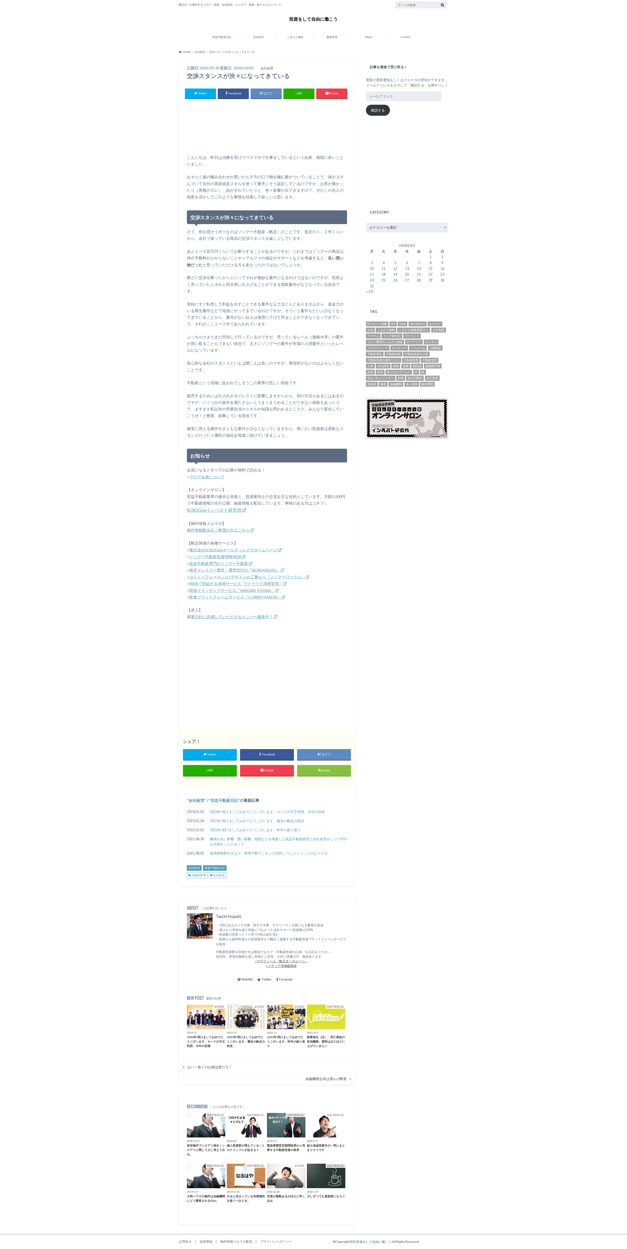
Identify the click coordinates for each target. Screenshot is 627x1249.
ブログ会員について (207, 476)
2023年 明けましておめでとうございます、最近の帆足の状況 (257, 821)
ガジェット (412, 336)
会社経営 (258, 36)
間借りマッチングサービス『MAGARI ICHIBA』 (232, 590)
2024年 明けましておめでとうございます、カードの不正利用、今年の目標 (267, 812)
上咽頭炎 (435, 348)
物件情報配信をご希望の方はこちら (218, 530)
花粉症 (371, 384)
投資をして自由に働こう (313, 19)
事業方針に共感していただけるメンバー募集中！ (230, 616)
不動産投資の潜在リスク (383, 360)
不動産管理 (429, 360)
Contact (405, 36)
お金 (370, 330)
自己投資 (432, 378)
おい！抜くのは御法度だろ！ (209, 1067)
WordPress (417, 324)
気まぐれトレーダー (380, 378)
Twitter (267, 979)
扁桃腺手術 (432, 366)
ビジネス (431, 342)
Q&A (402, 324)
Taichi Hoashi (228, 916)
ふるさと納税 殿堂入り (414, 330)
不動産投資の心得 (416, 354)
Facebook (286, 979)
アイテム (373, 336)
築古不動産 (415, 378)
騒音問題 (427, 384)
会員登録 (206, 1241)
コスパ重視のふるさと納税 (385, 342)
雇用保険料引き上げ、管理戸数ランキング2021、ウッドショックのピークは (268, 853)
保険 (396, 366)
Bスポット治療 (377, 324)
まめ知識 (439, 330)
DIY (393, 324)
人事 (370, 366)
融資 (383, 384)
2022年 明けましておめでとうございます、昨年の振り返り (255, 830)
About (368, 36)
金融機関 (396, 384)
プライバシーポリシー (276, 1241)
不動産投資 (393, 354)
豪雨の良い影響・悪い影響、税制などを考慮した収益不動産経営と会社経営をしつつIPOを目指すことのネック (278, 841)
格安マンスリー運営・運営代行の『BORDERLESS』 (234, 570)
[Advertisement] (267, 128)
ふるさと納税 (295, 36)
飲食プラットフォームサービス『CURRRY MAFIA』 (235, 597)
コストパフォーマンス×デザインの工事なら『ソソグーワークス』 (247, 576)
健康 (406, 366)
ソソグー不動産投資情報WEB (215, 556)
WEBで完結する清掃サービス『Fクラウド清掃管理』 (236, 583)
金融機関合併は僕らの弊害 (326, 1079)
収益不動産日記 (221, 36)
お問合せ (185, 1241)
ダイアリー (414, 342)
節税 (401, 378)
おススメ (435, 324)
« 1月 (370, 291)
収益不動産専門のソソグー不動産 (218, 563)
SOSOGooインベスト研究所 (214, 510)
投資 (370, 372)
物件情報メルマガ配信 (236, 1241)
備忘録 (417, 366)
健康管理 (331, 36)
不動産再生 (374, 354)
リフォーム (417, 348)
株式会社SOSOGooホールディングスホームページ (233, 550)
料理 (380, 372)
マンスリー (399, 348)
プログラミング (377, 348)
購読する (378, 110)
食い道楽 (412, 384)
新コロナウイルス (398, 372)
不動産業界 (198, 875)
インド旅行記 (392, 336)
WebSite (247, 979)
